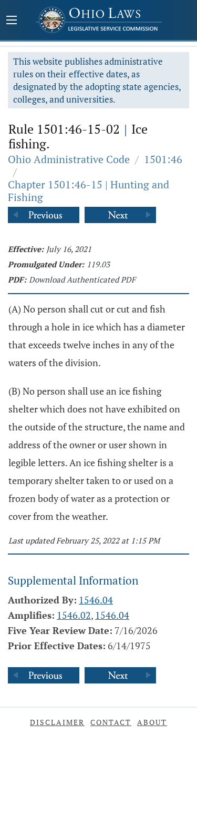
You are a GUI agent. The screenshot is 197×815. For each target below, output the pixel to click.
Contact (110, 722)
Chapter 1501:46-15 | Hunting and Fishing (88, 190)
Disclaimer (57, 722)
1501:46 (163, 159)
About (152, 722)
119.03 (98, 264)
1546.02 (74, 615)
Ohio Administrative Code (69, 159)
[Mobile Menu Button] (11, 21)
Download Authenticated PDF (82, 279)
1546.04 (96, 599)
